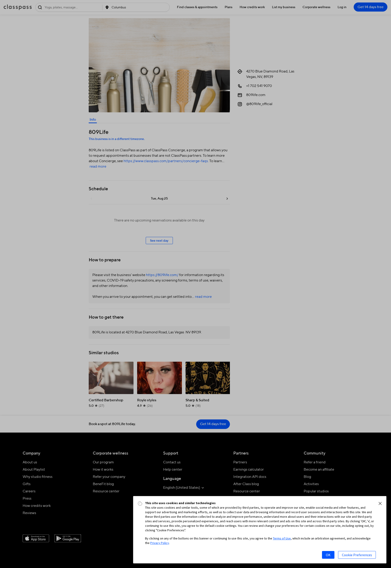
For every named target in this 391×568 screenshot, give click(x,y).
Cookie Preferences (357, 555)
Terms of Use (282, 538)
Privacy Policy (159, 543)
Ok (328, 555)
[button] (380, 503)
